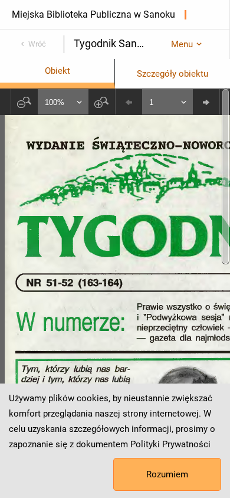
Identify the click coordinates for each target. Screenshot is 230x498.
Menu (182, 44)
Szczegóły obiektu (172, 73)
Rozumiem (167, 474)
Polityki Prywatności (170, 444)
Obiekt (57, 70)
